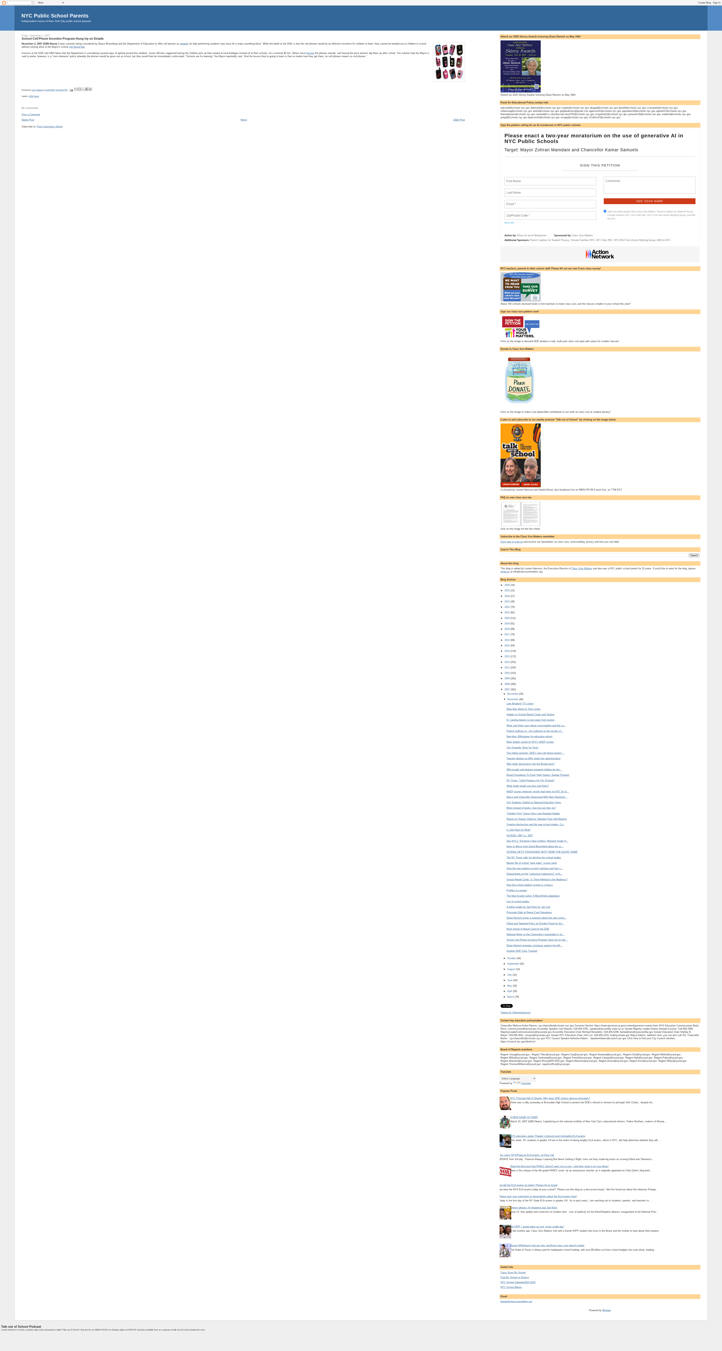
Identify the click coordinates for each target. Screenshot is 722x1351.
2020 (507, 618)
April (510, 991)
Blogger (606, 1310)
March (511, 996)
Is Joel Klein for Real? (519, 829)
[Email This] (76, 89)
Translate (526, 1083)
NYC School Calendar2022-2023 (518, 1282)
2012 (507, 662)
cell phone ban (77, 46)
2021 (507, 612)
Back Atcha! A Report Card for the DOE (528, 929)
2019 (507, 623)
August (511, 969)
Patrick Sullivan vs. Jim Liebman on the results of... (535, 731)
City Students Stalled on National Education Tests (534, 802)
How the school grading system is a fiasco (530, 885)
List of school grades (518, 901)
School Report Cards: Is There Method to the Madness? (537, 879)
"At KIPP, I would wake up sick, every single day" (537, 1226)
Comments (612, 178)
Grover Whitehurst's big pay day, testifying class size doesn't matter (547, 1245)
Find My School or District (515, 1277)
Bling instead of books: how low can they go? (531, 808)
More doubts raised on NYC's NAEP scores (530, 742)
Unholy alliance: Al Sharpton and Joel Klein (533, 1207)
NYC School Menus (511, 1287)
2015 (507, 645)
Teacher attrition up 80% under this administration (533, 758)
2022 (507, 607)
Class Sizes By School (513, 1272)
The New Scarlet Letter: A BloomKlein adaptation (533, 895)
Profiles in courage (517, 890)
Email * (511, 202)
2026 (507, 585)
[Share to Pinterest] (90, 89)
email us (505, 571)
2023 (507, 601)
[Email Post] (71, 90)
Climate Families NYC (583, 240)
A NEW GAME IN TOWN (524, 1117)
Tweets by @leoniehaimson (515, 1012)
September (513, 963)
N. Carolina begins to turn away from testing (530, 720)
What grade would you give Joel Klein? (528, 786)
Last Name (513, 190)
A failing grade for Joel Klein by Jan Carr (528, 907)
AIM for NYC (664, 240)
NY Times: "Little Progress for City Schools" (531, 780)
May (510, 985)
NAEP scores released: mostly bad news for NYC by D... (538, 791)
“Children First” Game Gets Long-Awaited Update (533, 813)
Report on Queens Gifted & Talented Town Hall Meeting (537, 819)
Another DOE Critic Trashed (522, 951)
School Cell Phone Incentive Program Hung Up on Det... (537, 939)
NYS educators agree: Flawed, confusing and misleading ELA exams (547, 1136)
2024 (507, 596)
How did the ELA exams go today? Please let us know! (527, 1185)
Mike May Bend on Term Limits (524, 709)
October (512, 958)
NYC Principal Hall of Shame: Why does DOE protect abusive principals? (550, 1098)
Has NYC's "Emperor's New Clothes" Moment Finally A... (537, 841)
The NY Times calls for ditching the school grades (534, 857)
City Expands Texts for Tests (522, 747)
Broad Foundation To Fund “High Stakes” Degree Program (538, 775)
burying (310, 53)
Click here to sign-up (512, 541)
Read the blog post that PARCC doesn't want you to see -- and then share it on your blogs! (559, 1166)
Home (243, 119)
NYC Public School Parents (55, 16)
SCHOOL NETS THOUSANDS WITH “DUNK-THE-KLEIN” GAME (542, 851)
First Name (513, 179)
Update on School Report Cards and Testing (530, 714)
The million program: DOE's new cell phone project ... (535, 753)
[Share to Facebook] (87, 89)
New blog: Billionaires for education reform (529, 736)
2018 (507, 629)
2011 (507, 667)
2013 (507, 656)
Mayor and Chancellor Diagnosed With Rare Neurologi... (537, 797)
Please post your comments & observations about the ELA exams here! (538, 1196)
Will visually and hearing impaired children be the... (534, 769)
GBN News (34, 96)
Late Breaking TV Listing (520, 703)
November (513, 699)
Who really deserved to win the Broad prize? (530, 764)
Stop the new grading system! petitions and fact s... (535, 868)
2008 (507, 684)
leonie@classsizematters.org (516, 1301)
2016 (507, 640)
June (510, 980)
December (513, 693)
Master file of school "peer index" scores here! (532, 863)
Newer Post (28, 119)
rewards (184, 43)
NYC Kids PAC (604, 240)
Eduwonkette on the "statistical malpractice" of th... (535, 873)
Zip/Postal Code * (517, 213)
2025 (507, 590)
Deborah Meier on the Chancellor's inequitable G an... (535, 934)
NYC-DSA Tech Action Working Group (634, 240)
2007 (507, 689)
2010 (507, 673)
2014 (507, 651)
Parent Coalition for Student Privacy (549, 240)
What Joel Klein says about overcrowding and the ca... (536, 725)
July (510, 974)
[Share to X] (83, 89)
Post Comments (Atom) (50, 126)
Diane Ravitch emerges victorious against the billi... (535, 945)
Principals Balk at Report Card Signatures (529, 912)
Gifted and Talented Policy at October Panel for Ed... (535, 923)
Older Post (459, 119)
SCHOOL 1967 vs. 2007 (520, 835)
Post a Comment (31, 114)
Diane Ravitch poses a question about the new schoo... (537, 917)
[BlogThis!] (79, 89)
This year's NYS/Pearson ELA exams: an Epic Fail (526, 1155)
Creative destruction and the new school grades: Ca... (536, 824)
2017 (507, 634)
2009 (507, 678)
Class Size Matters (582, 235)
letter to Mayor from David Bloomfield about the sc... (535, 846)
